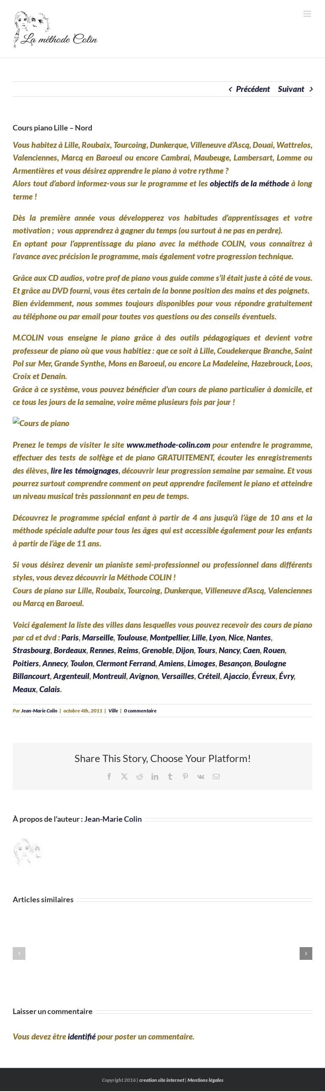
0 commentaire (140, 710)
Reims (128, 650)
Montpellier (169, 637)
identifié (82, 1036)
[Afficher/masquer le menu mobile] (307, 13)
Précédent (253, 89)
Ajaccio (235, 676)
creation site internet (161, 1080)
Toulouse (131, 637)
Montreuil (109, 676)
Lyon (217, 637)
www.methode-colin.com (168, 444)
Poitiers (26, 663)
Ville (113, 710)
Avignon (143, 676)
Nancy (229, 650)
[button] (19, 953)
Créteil (209, 676)
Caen (251, 650)
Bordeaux (70, 650)
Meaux (24, 689)
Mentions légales (205, 1080)
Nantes (259, 637)
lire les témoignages (84, 470)
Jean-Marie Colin (39, 710)
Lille (199, 637)
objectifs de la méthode (249, 183)
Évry (286, 676)
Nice (236, 637)
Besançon (235, 663)
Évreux (263, 676)
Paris (70, 637)
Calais (49, 689)
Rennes (102, 650)
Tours (206, 650)
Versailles (177, 676)
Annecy (54, 663)
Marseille (97, 637)
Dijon (185, 650)
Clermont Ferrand (125, 663)
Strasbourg (31, 650)
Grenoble (157, 650)
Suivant (291, 89)
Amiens (171, 663)
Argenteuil (71, 676)
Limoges (201, 663)
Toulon (81, 663)
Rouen (274, 650)
